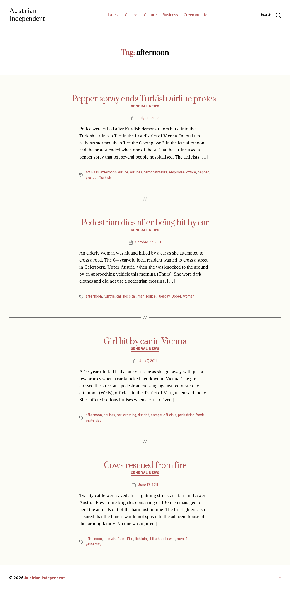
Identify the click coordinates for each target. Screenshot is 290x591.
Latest (113, 15)
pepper (203, 172)
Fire (130, 539)
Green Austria (195, 15)
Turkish (105, 178)
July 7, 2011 (148, 361)
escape (156, 415)
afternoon (108, 172)
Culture (150, 15)
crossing (129, 415)
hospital (129, 296)
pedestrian (186, 415)
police (150, 296)
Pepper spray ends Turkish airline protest (145, 99)
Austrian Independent (44, 578)
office (191, 172)
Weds (200, 415)
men (180, 539)
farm (121, 539)
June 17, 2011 (148, 485)
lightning (141, 539)
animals (110, 539)
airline (123, 172)
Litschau (156, 539)
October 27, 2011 (148, 242)
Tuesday (163, 296)
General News (145, 107)
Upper (176, 296)
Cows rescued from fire (145, 465)
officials (169, 415)
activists (92, 172)
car (118, 296)
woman (188, 296)
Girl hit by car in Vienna (145, 341)
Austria (109, 296)
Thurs (190, 539)
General (131, 15)
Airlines (136, 172)
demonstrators (155, 172)
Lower (170, 539)
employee (177, 172)
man (141, 296)
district (143, 415)
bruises (109, 415)
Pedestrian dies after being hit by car (145, 222)
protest (92, 178)
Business (170, 15)
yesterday (93, 420)
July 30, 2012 (148, 118)
